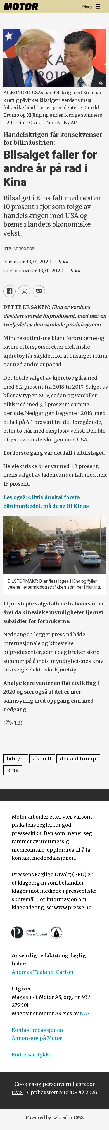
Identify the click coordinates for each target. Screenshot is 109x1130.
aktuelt (42, 759)
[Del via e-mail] (39, 291)
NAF (85, 1014)
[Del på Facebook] (9, 291)
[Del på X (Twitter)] (24, 291)
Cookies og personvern (43, 1084)
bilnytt (16, 759)
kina (13, 770)
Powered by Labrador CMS (55, 1117)
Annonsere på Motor (37, 1038)
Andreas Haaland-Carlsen (43, 972)
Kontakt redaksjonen (37, 1030)
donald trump (78, 759)
